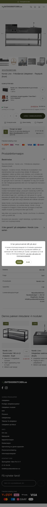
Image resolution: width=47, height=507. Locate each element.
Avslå (28, 262)
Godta (19, 262)
